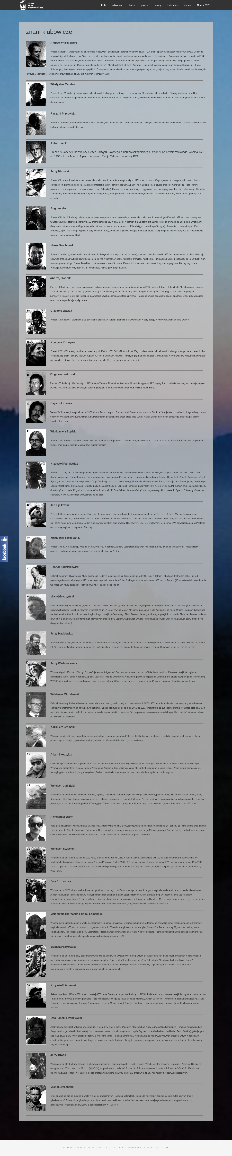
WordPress (151, 1148)
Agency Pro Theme (99, 1148)
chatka (131, 5)
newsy (158, 5)
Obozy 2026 (203, 5)
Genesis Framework (128, 1148)
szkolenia (117, 5)
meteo (187, 5)
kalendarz (172, 5)
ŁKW (44, 5)
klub (103, 5)
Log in (165, 1148)
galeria (144, 5)
